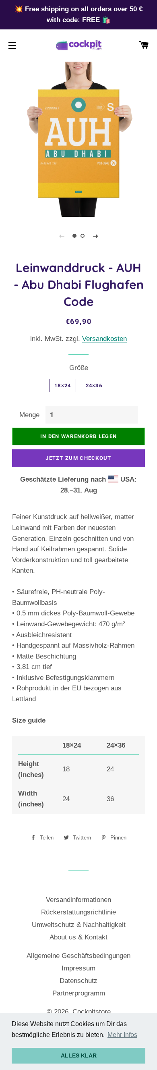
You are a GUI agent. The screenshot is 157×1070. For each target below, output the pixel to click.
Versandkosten (104, 339)
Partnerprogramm (78, 993)
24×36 (94, 385)
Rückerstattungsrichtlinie (78, 912)
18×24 (62, 385)
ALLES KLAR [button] (79, 1055)
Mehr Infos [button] (122, 1034)
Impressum (78, 968)
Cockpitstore (91, 1012)
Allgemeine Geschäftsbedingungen (78, 956)
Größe (78, 368)
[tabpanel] (78, 138)
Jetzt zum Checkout (78, 458)
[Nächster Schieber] (95, 236)
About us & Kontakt (78, 937)
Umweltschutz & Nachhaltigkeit (79, 925)
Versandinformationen (78, 900)
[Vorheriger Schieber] (61, 236)
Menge (29, 415)
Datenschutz (78, 981)
